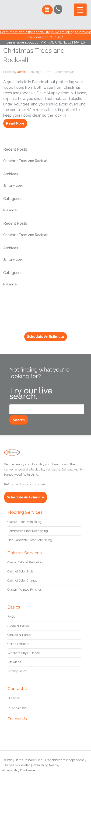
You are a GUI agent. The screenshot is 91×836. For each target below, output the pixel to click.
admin (21, 72)
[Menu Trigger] (80, 9)
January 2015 (13, 185)
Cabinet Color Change (22, 580)
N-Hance (10, 210)
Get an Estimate (18, 644)
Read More (15, 123)
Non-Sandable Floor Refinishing (29, 540)
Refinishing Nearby (46, 765)
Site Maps (14, 662)
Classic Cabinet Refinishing (26, 562)
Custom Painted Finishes (24, 589)
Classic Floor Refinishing (24, 522)
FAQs (11, 616)
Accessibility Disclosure (18, 770)
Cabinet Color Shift (20, 571)
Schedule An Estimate (45, 336)
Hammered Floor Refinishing (27, 531)
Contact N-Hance (19, 634)
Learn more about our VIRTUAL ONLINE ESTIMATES (46, 42)
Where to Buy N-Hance (23, 653)
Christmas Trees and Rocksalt (25, 161)
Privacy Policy (17, 671)
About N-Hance (18, 625)
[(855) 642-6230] (58, 9)
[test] (20, 23)
